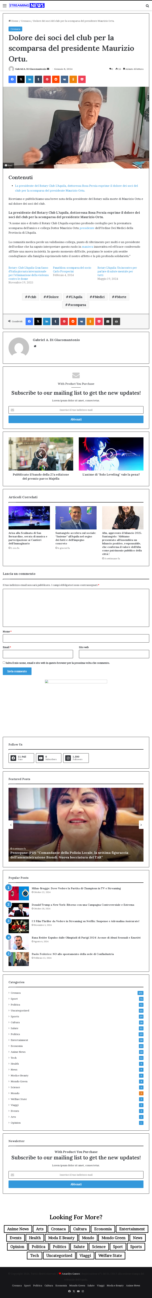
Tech (13, 1057)
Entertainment (19, 1040)
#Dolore (52, 297)
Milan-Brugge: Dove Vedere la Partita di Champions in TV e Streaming (76, 888)
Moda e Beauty (19, 1075)
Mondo (15, 1093)
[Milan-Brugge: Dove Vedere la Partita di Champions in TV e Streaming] (19, 893)
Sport (14, 998)
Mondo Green (19, 1081)
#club (32, 297)
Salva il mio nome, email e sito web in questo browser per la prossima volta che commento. (58, 662)
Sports (15, 1016)
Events (15, 1110)
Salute (14, 1028)
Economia (17, 1045)
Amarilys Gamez (71, 1273)
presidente (87, 228)
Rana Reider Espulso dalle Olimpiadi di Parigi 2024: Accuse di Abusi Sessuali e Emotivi (86, 937)
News (14, 1069)
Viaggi (15, 1105)
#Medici (98, 297)
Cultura (15, 1022)
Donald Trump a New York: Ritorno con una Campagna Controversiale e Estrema (83, 904)
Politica (15, 1004)
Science (15, 1087)
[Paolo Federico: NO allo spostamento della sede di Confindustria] (19, 959)
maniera (87, 246)
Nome (7, 631)
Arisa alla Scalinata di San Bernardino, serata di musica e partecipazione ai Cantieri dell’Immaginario (28, 538)
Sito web (84, 647)
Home (14, 20)
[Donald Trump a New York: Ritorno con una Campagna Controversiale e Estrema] (19, 910)
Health (15, 1063)
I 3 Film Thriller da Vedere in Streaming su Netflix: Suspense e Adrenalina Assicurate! (85, 921)
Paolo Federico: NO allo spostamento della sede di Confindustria (73, 954)
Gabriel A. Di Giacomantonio (30, 69)
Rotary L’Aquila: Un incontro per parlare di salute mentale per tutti (117, 271)
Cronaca (26, 20)
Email (7, 647)
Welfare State (19, 1099)
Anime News (18, 1051)
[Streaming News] (26, 5)
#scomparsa (77, 305)
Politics (15, 1034)
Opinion (16, 1122)
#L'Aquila (75, 297)
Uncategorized (20, 1010)
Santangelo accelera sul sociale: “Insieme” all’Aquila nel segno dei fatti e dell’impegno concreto (75, 538)
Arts (13, 1116)
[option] (76, 825)
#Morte (120, 297)
